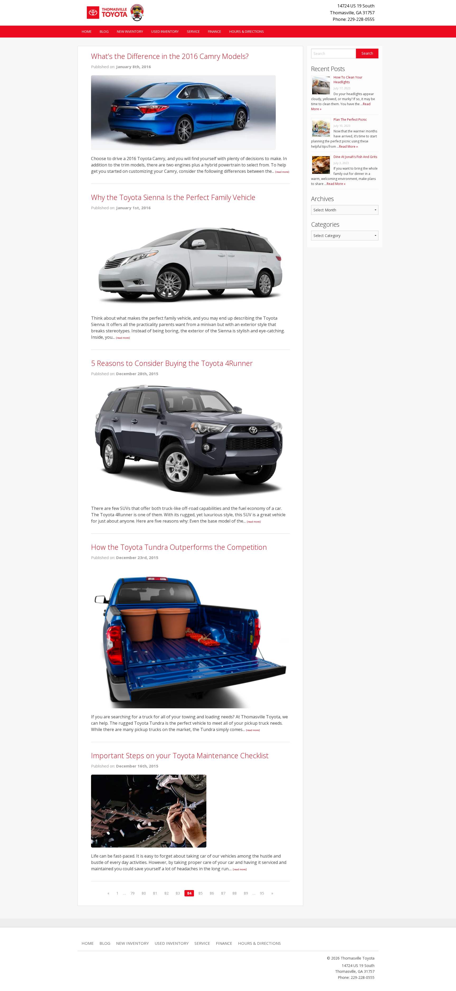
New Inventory (130, 31)
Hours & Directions (246, 31)
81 (155, 893)
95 (262, 893)
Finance (214, 31)
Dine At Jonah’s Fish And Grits (355, 157)
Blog (104, 31)
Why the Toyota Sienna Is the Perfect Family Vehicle (173, 197)
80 (144, 893)
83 (178, 893)
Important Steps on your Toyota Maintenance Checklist (180, 755)
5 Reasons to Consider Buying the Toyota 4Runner (172, 363)
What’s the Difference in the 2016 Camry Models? (170, 56)
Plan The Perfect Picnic (350, 119)
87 (223, 893)
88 (234, 893)
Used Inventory (165, 31)
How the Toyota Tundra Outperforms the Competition (179, 547)
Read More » (348, 146)
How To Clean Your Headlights (348, 79)
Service (193, 31)
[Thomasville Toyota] (113, 12)
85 (200, 893)
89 (246, 893)
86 (212, 893)
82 (166, 893)
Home (87, 31)
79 (132, 893)
